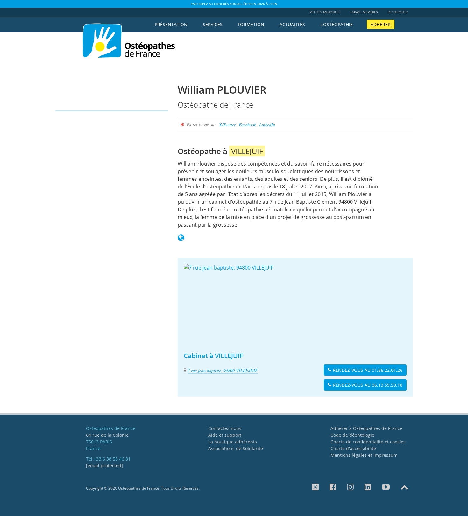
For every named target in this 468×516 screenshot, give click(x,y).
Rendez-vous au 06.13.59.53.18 (366, 385)
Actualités (292, 24)
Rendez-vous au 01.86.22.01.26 (366, 370)
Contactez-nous (224, 428)
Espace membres (364, 12)
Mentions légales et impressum (364, 455)
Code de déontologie (352, 435)
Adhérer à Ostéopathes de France (366, 428)
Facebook (247, 125)
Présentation (171, 24)
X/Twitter (227, 125)
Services (213, 24)
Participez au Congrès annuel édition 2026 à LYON (234, 4)
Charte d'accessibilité (353, 448)
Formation (251, 24)
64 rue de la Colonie (107, 435)
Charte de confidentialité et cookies (368, 442)
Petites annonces (325, 12)
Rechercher (398, 12)
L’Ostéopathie (336, 24)
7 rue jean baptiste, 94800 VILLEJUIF (223, 370)
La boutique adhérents (232, 442)
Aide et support (224, 435)
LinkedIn (267, 125)
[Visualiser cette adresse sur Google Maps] (295, 303)
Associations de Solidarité (235, 448)
